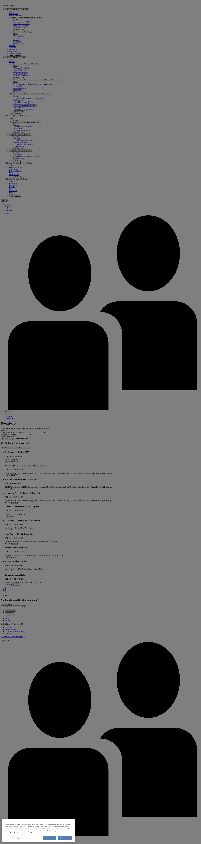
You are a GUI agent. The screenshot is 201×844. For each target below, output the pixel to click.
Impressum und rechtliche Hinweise (27, 833)
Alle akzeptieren (65, 838)
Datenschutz (13, 833)
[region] (38, 830)
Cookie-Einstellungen (14, 838)
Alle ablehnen (50, 838)
